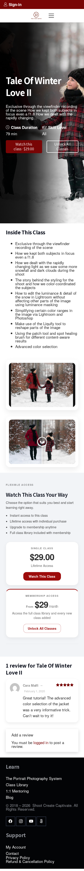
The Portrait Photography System (34, 778)
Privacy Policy (18, 857)
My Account (16, 847)
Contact (12, 853)
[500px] (41, 821)
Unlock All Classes (42, 628)
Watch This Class (42, 576)
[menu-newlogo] (36, 15)
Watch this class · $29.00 (24, 146)
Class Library (17, 784)
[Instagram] (21, 821)
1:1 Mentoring (17, 791)
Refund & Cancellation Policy (30, 861)
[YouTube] (31, 821)
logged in (40, 742)
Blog (9, 797)
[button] (51, 15)
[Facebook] (10, 821)
